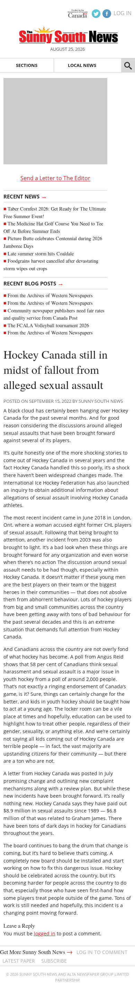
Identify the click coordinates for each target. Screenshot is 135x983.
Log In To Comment (101, 952)
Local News (82, 65)
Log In (123, 13)
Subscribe (54, 960)
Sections (26, 65)
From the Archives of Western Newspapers (50, 295)
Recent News (25, 196)
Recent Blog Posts (33, 283)
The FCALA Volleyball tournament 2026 (48, 325)
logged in (44, 933)
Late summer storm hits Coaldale (41, 253)
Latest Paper (18, 960)
